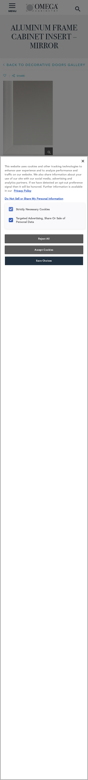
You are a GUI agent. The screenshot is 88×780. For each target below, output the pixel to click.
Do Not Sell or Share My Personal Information (34, 198)
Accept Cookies (44, 249)
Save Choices (44, 260)
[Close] (83, 161)
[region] (44, 468)
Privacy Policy (22, 190)
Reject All (44, 238)
